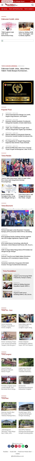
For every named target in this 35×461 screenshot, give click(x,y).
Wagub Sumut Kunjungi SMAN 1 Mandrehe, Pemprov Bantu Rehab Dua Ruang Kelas (23, 276)
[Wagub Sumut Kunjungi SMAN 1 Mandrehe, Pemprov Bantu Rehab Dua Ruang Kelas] (7, 277)
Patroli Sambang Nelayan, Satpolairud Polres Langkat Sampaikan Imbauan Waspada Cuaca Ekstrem (7, 326)
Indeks (18, 454)
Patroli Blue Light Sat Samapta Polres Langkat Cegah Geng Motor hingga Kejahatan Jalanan (25, 326)
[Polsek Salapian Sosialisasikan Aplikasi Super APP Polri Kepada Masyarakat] (26, 336)
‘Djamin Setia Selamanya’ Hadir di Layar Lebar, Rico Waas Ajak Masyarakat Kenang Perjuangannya (16, 179)
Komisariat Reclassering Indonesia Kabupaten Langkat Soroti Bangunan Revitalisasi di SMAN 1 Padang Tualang (26, 387)
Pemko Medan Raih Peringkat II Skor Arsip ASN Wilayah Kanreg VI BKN (8, 196)
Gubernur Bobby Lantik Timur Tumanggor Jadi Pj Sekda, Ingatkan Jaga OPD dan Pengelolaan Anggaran (8, 33)
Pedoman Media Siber (25, 451)
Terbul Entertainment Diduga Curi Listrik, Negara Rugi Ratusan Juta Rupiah (18, 115)
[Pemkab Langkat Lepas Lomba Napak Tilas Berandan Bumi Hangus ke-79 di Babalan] (8, 380)
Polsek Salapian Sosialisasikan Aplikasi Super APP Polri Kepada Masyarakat (26, 343)
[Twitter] (12, 446)
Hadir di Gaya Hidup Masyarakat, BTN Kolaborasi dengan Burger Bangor (16, 250)
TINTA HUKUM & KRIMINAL (9, 66)
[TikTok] (26, 446)
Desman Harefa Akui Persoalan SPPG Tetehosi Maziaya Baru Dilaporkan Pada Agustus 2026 (8, 414)
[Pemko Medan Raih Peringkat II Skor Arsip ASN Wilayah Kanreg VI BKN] (8, 188)
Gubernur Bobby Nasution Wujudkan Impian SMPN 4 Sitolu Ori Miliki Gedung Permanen (22, 285)
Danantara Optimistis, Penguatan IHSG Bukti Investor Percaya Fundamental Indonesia (15, 264)
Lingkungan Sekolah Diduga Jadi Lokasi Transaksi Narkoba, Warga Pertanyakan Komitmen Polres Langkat (25, 369)
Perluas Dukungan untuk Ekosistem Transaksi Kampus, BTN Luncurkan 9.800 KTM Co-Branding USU (16, 230)
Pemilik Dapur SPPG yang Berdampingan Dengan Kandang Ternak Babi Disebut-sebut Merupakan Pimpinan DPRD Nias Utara (25, 414)
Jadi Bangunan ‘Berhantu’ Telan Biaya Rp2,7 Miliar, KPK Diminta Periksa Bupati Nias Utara (8, 431)
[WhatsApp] (22, 446)
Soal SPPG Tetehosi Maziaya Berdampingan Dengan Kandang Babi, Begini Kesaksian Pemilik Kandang (26, 431)
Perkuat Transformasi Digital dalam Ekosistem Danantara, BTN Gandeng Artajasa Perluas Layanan (16, 257)
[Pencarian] (32, 4)
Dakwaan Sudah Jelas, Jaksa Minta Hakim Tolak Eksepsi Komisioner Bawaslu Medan (15, 71)
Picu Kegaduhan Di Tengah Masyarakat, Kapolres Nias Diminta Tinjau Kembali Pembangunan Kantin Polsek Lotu (18, 141)
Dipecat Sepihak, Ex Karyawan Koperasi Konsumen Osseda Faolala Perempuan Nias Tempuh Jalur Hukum (19, 135)
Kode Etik (13, 451)
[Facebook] (9, 446)
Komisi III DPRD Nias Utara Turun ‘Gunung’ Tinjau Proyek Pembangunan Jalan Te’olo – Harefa (19, 148)
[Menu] (2, 4)
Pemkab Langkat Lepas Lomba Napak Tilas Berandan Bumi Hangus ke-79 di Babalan (8, 387)
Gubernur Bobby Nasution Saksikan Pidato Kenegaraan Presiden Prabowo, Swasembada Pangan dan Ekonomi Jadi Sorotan (25, 33)
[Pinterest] (16, 446)
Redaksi (5, 451)
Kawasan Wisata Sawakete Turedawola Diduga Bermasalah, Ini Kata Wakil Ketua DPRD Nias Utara (18, 122)
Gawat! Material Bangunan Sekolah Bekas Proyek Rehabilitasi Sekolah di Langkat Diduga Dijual (8, 369)
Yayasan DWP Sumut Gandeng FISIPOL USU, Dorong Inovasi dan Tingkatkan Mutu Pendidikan (23, 293)
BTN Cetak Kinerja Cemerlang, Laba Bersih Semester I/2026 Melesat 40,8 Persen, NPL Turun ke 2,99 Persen (17, 244)
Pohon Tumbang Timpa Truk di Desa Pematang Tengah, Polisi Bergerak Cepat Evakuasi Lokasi (8, 343)
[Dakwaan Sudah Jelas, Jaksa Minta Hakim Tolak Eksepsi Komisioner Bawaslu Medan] (17, 52)
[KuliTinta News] (13, 4)
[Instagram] (19, 446)
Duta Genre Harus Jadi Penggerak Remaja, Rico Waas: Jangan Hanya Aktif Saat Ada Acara (26, 196)
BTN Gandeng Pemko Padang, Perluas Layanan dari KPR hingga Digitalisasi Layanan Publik (16, 237)
